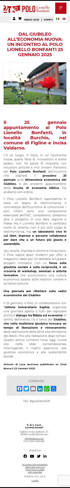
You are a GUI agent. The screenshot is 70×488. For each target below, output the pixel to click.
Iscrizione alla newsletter (35, 464)
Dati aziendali (35, 472)
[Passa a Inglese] (64, 18)
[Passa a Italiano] (57, 18)
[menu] (60, 8)
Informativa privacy (35, 467)
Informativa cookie (35, 469)
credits (35, 480)
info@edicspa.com (34, 438)
